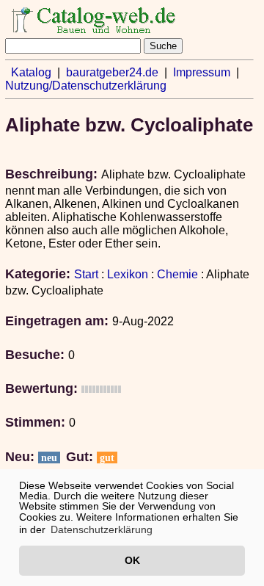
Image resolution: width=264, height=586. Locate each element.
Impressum (201, 72)
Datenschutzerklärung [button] (102, 529)
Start (86, 274)
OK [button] (132, 560)
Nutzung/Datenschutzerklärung (85, 85)
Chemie (177, 274)
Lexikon (127, 274)
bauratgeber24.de (112, 72)
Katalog (31, 72)
